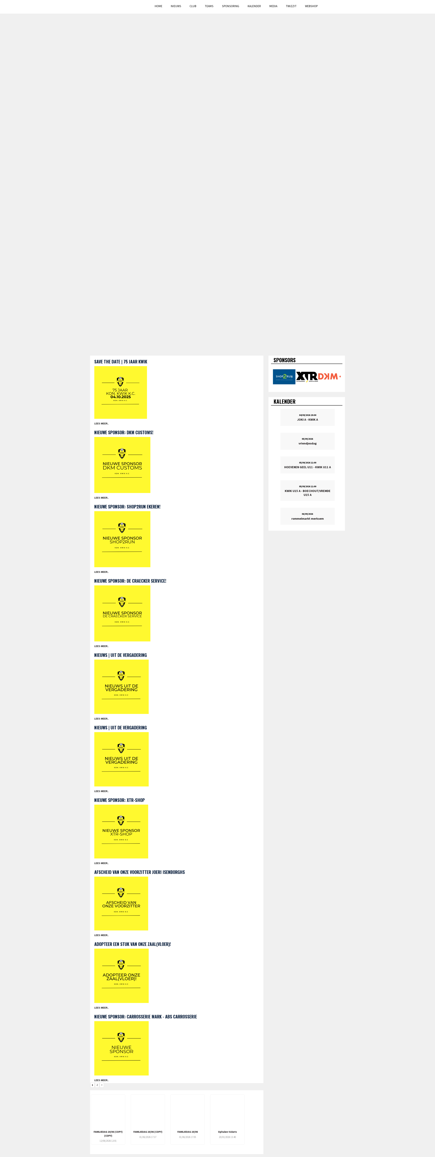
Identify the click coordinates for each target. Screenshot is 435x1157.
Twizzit (291, 6)
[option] (284, 376)
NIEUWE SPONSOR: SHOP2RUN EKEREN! (127, 506)
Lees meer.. (101, 423)
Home (158, 6)
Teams (209, 6)
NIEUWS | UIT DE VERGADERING (120, 655)
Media (273, 6)
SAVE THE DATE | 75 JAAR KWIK (120, 361)
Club (193, 6)
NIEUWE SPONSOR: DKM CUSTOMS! (123, 432)
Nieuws (176, 6)
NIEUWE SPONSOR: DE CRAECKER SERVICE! (130, 581)
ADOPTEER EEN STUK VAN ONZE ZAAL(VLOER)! (132, 944)
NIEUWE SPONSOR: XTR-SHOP (119, 800)
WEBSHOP (311, 6)
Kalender (254, 6)
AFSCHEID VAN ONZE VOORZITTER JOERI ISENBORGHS (139, 872)
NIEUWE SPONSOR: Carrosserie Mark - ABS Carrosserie (145, 1016)
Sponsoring (230, 6)
